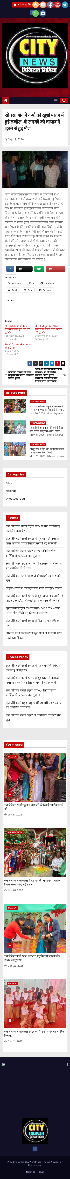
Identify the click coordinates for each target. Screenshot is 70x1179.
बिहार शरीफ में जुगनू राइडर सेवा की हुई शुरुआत (34, 588)
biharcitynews (55, 413)
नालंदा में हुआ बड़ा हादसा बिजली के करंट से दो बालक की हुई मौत (48, 329)
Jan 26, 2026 (37, 413)
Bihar (9, 483)
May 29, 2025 (37, 456)
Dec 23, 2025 (15, 965)
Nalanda (11, 491)
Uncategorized (38, 401)
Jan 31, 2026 (15, 814)
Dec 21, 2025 (15, 1041)
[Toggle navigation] (55, 100)
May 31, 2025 (37, 434)
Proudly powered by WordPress (24, 1161)
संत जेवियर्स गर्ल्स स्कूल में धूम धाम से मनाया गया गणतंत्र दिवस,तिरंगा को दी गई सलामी (47, 410)
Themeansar (35, 1165)
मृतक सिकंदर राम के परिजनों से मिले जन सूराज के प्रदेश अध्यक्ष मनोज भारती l (46, 431)
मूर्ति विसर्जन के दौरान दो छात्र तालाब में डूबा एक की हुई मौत (17, 329)
